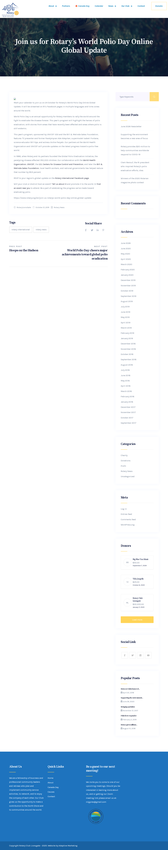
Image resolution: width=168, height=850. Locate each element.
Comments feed (128, 519)
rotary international (21, 229)
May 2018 (125, 380)
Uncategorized (128, 476)
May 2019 (125, 317)
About (51, 6)
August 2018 (127, 365)
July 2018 (125, 370)
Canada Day (53, 787)
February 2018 (127, 396)
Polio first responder (129, 716)
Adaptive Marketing (68, 845)
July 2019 (125, 306)
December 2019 (128, 280)
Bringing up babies (128, 707)
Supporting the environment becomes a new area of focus (134, 136)
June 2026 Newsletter (131, 126)
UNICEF (30, 164)
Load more (137, 619)
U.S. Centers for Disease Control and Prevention (61, 164)
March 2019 (126, 328)
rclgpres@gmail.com (96, 802)
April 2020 (126, 259)
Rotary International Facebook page (72, 178)
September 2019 (128, 296)
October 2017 (127, 417)
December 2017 (128, 407)
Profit (123, 466)
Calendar (99, 6)
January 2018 (127, 402)
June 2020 (126, 248)
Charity (124, 455)
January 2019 (127, 338)
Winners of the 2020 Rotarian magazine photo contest (134, 180)
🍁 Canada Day (82, 6)
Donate (159, 6)
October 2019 (127, 291)
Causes (51, 792)
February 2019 (127, 333)
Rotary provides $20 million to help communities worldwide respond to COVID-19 (135, 150)
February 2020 (128, 269)
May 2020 (125, 254)
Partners (66, 6)
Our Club (125, 6)
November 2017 (128, 412)
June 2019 (125, 312)
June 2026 (126, 243)
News (110, 6)
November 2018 (128, 349)
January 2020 (127, 275)
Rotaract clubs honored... (130, 689)
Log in (124, 509)
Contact (141, 6)
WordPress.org (128, 524)
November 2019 (128, 285)
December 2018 (128, 343)
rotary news (41, 229)
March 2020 (126, 264)
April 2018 (125, 386)
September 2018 (128, 359)
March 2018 (126, 391)
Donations (125, 460)
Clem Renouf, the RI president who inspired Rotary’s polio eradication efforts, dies (135, 166)
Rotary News (59, 207)
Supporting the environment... (132, 698)
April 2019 (125, 322)
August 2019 (127, 301)
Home (50, 778)
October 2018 (127, 354)
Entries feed (126, 514)
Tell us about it (59, 184)
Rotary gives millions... (129, 725)
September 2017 (128, 423)
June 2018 (125, 375)
